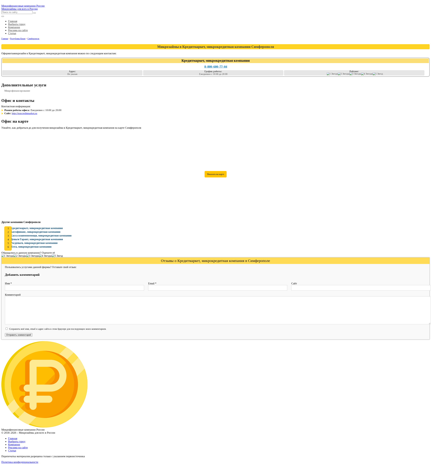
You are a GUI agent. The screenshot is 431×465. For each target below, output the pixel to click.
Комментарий (13, 294)
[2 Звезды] (344, 74)
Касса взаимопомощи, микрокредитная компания (41, 235)
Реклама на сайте (18, 447)
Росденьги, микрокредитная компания (34, 243)
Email (152, 283)
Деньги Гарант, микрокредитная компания (37, 239)
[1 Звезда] (332, 74)
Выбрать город (16, 441)
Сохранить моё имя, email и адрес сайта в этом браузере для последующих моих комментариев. (58, 329)
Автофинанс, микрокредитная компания (35, 231)
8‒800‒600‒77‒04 (215, 66)
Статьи (12, 450)
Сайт (294, 283)
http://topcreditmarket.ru (24, 113)
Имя (8, 283)
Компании (14, 444)
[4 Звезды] (367, 74)
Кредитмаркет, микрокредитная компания (37, 228)
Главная (12, 438)
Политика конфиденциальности (19, 462)
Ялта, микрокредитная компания (31, 246)
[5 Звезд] (378, 74)
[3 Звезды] (355, 74)
